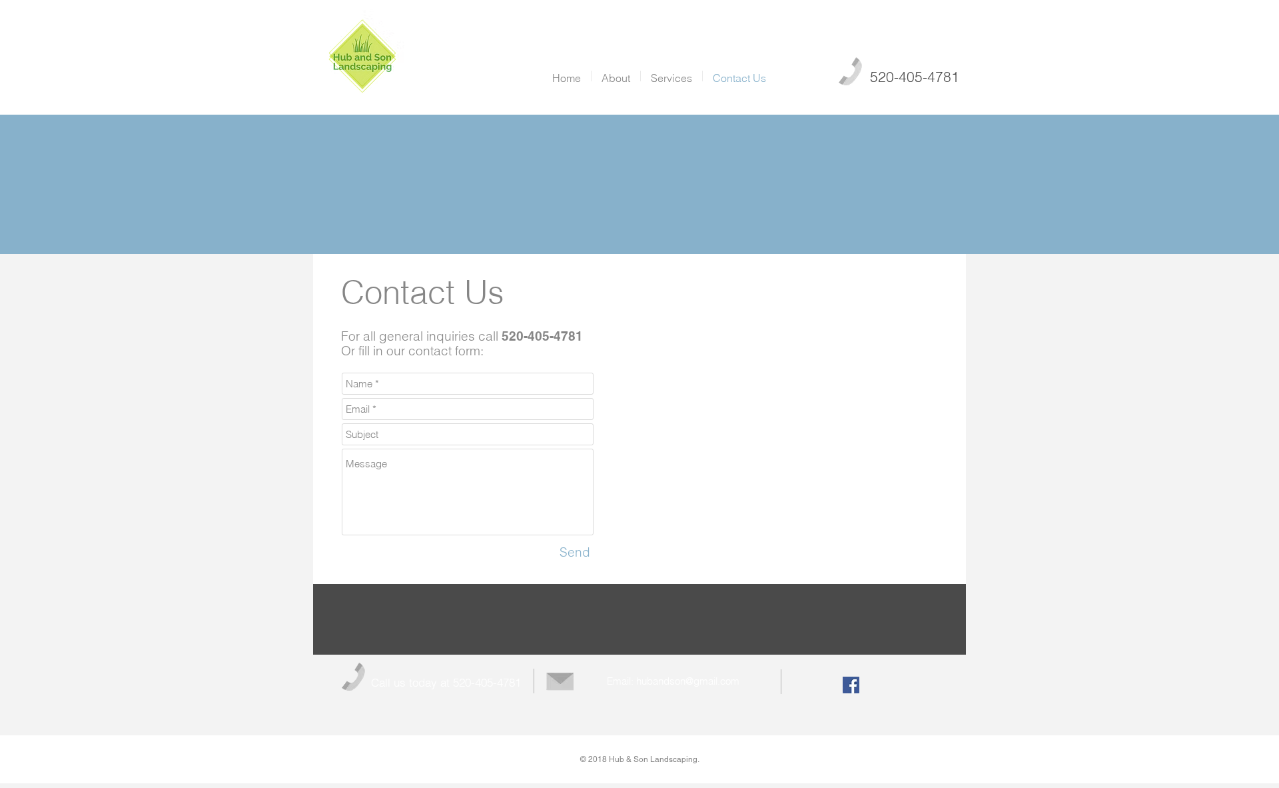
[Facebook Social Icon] (851, 685)
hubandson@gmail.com (687, 681)
